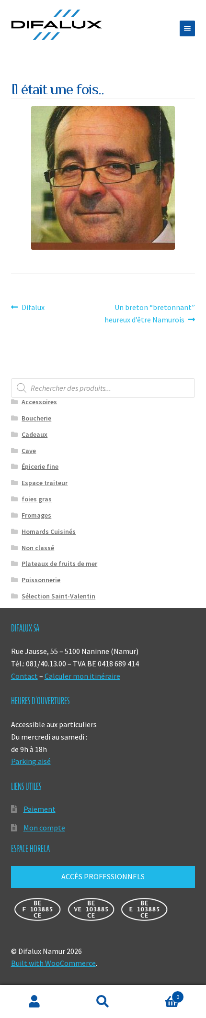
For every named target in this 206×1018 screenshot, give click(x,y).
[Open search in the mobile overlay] (103, 388)
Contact (24, 676)
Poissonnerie (41, 579)
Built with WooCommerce (53, 963)
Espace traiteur (45, 482)
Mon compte (44, 827)
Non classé (38, 547)
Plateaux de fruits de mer (59, 563)
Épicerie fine (40, 466)
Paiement (39, 809)
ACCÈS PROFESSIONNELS (103, 876)
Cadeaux (34, 434)
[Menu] (187, 28)
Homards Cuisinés (49, 531)
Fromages (36, 515)
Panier (158, 993)
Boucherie (36, 418)
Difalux (33, 308)
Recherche (103, 1001)
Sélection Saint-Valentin (58, 596)
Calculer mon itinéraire (82, 676)
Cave (29, 450)
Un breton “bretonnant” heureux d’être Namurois (149, 313)
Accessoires (39, 402)
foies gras (37, 499)
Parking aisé (31, 761)
